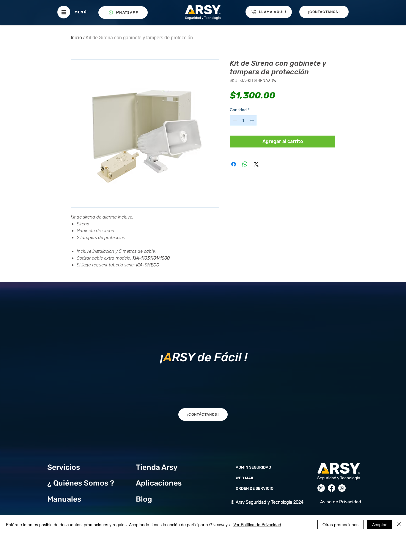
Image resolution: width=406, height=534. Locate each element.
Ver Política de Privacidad (257, 524)
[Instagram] (321, 488)
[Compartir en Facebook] (233, 164)
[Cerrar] (398, 524)
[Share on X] (256, 164)
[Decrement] (234, 120)
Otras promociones (340, 524)
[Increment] (252, 120)
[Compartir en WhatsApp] (244, 164)
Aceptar (379, 524)
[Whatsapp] (342, 488)
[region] (203, 355)
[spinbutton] (243, 120)
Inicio (76, 37)
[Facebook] (331, 488)
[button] (63, 12)
